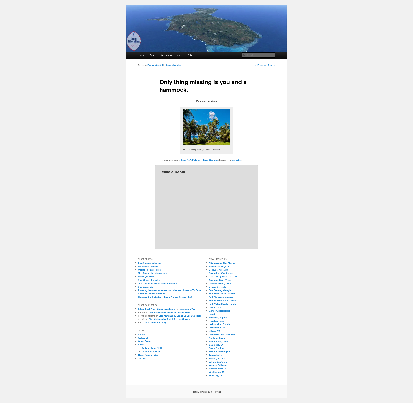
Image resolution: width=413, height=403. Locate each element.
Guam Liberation (173, 65)
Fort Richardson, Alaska (221, 296)
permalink (236, 159)
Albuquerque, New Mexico (222, 262)
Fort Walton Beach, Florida (222, 303)
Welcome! (143, 337)
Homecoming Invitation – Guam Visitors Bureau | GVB (165, 296)
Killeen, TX (214, 331)
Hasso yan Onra (146, 276)
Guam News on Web (148, 354)
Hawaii (212, 314)
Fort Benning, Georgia (220, 290)
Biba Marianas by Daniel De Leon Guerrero (170, 312)
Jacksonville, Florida (219, 324)
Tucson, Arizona (217, 358)
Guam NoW (166, 55)
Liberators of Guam (151, 351)
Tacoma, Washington (219, 351)
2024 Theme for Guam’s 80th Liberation (157, 283)
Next (271, 64)
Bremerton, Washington (221, 273)
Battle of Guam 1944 (152, 347)
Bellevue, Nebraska (218, 269)
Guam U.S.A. (215, 307)
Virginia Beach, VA (218, 368)
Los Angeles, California (149, 262)
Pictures (196, 159)
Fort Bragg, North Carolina (222, 293)
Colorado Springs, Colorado (223, 276)
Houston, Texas (216, 320)
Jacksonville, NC (217, 327)
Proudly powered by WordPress (206, 391)
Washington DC (216, 371)
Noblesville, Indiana (148, 266)
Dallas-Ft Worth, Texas (220, 283)
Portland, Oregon (217, 337)
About (180, 55)
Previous (260, 64)
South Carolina (216, 348)
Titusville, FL (215, 354)
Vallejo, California (218, 361)
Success (142, 358)
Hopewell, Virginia (218, 317)
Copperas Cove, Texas (220, 280)
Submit (191, 55)
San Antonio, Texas (218, 341)
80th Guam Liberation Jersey (152, 273)
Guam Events (144, 341)
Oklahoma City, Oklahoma (222, 334)
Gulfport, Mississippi (219, 310)
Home (141, 55)
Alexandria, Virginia (219, 266)
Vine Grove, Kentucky (149, 280)
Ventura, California (218, 365)
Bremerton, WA (187, 308)
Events (153, 55)
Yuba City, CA (215, 375)
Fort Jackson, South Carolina (223, 300)
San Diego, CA (145, 286)
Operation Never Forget (149, 269)
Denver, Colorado (217, 286)
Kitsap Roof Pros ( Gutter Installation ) (157, 308)
